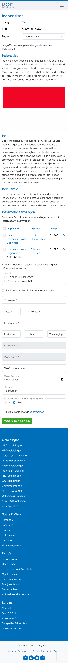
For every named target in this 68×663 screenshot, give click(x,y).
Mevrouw (28, 276)
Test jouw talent (11, 584)
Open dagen (9, 564)
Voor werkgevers (11, 545)
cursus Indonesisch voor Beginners (16, 239)
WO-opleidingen (11, 480)
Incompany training (13, 470)
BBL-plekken (9, 535)
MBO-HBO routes (12, 490)
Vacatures (7, 524)
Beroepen (7, 519)
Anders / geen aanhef (20, 280)
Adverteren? (9, 618)
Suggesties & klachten (14, 623)
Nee (19, 402)
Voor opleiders (10, 506)
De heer (12, 276)
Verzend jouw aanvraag (17, 420)
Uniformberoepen (12, 485)
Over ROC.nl (9, 613)
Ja (9, 402)
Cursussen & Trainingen (15, 455)
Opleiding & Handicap (14, 495)
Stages (6, 529)
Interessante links (11, 628)
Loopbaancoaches (12, 579)
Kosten (53, 228)
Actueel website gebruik (15, 594)
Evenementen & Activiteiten (18, 569)
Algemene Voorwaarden (18, 651)
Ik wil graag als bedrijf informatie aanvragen (30, 290)
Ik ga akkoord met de (25, 411)
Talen (25, 22)
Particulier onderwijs (13, 460)
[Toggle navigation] (61, 5)
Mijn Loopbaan (10, 574)
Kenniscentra (9, 558)
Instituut (35, 228)
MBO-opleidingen (12, 445)
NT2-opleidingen (11, 475)
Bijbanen (7, 540)
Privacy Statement (42, 651)
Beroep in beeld (10, 589)
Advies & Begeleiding (14, 500)
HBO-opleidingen (12, 450)
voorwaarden (37, 411)
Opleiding (14, 228)
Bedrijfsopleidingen (13, 465)
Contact (6, 608)
